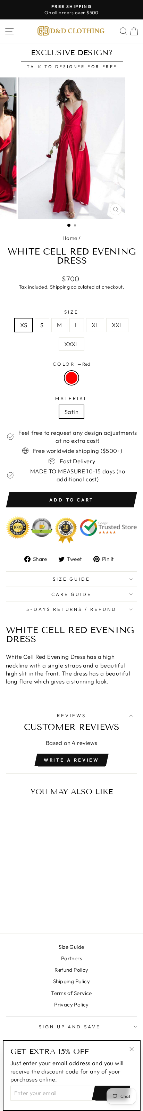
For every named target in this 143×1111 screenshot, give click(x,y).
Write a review (72, 760)
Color (72, 364)
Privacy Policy (71, 1004)
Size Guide (72, 579)
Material (71, 398)
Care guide (71, 594)
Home (69, 238)
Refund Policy (71, 970)
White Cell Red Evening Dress (45, 656)
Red (71, 378)
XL (95, 325)
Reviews (71, 715)
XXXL (71, 344)
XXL (117, 325)
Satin (71, 411)
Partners (71, 958)
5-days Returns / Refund (71, 609)
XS (23, 325)
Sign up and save (70, 1026)
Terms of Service (71, 993)
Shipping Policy (71, 981)
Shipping (60, 287)
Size (71, 312)
